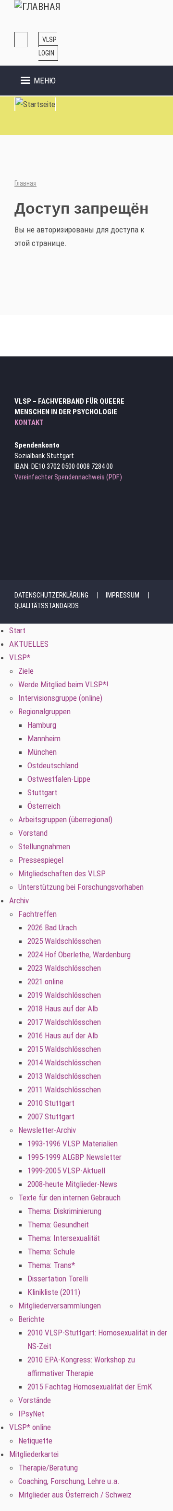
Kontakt (29, 422)
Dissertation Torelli (57, 1278)
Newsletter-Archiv (47, 1130)
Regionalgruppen (44, 711)
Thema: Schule (51, 1251)
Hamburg (41, 725)
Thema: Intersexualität (63, 1238)
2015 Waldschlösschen (64, 1049)
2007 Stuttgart (50, 1116)
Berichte (31, 1319)
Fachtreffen (37, 914)
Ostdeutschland (52, 765)
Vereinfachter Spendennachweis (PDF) (68, 477)
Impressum (122, 595)
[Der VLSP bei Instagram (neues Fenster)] (20, 509)
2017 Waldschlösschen (64, 1022)
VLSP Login (47, 46)
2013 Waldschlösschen (64, 1076)
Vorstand (33, 833)
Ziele (26, 671)
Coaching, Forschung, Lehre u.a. (69, 1481)
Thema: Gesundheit (58, 1224)
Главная (25, 183)
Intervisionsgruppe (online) (60, 698)
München (42, 752)
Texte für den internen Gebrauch (69, 1197)
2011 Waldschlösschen (64, 1089)
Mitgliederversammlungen (59, 1305)
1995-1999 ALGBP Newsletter (74, 1157)
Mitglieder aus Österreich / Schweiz (75, 1494)
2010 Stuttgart (50, 1103)
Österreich (44, 806)
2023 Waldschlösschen (64, 968)
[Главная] (37, 7)
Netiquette (35, 1440)
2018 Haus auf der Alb (62, 1008)
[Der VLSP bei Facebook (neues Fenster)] (33, 509)
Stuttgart (42, 792)
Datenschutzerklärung (51, 595)
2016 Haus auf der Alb (62, 1035)
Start (17, 630)
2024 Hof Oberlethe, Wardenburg (79, 954)
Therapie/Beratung (48, 1467)
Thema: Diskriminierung (64, 1211)
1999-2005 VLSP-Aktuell (66, 1170)
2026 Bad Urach (52, 927)
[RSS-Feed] (46, 509)
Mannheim (44, 738)
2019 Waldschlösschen (64, 995)
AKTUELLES (29, 644)
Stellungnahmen (44, 846)
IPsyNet (31, 1413)
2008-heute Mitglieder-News (72, 1184)
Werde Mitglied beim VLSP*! (63, 684)
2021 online (45, 981)
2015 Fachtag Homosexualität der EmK (89, 1386)
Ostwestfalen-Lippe (58, 779)
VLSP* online (30, 1427)
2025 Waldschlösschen (64, 941)
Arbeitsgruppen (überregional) (65, 819)
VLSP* (19, 657)
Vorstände (34, 1400)
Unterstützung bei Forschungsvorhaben (81, 887)
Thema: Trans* (51, 1265)
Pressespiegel (40, 860)
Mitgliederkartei (34, 1454)
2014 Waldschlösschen (64, 1062)
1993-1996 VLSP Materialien (72, 1143)
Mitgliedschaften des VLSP (62, 873)
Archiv (19, 900)
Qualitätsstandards (46, 606)
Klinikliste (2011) (53, 1292)
